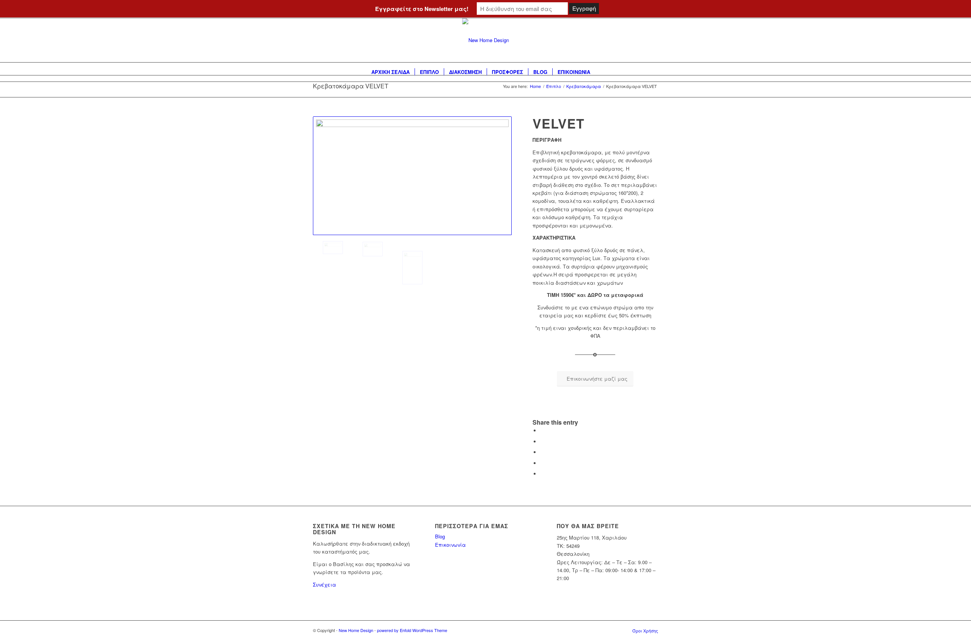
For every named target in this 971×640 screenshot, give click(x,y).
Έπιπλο (553, 86)
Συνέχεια (324, 584)
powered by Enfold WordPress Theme (412, 630)
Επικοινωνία (450, 544)
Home (535, 86)
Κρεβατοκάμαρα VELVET (350, 86)
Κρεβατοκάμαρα (583, 86)
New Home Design (356, 630)
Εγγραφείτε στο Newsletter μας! (421, 9)
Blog (440, 536)
